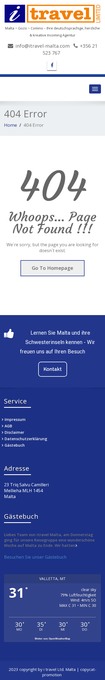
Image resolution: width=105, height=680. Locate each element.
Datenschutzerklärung (26, 438)
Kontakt (53, 369)
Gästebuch (15, 445)
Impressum (15, 419)
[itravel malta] (52, 13)
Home (10, 125)
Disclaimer (14, 432)
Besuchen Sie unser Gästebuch (35, 557)
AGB (8, 425)
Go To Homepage (52, 268)
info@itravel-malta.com (42, 46)
